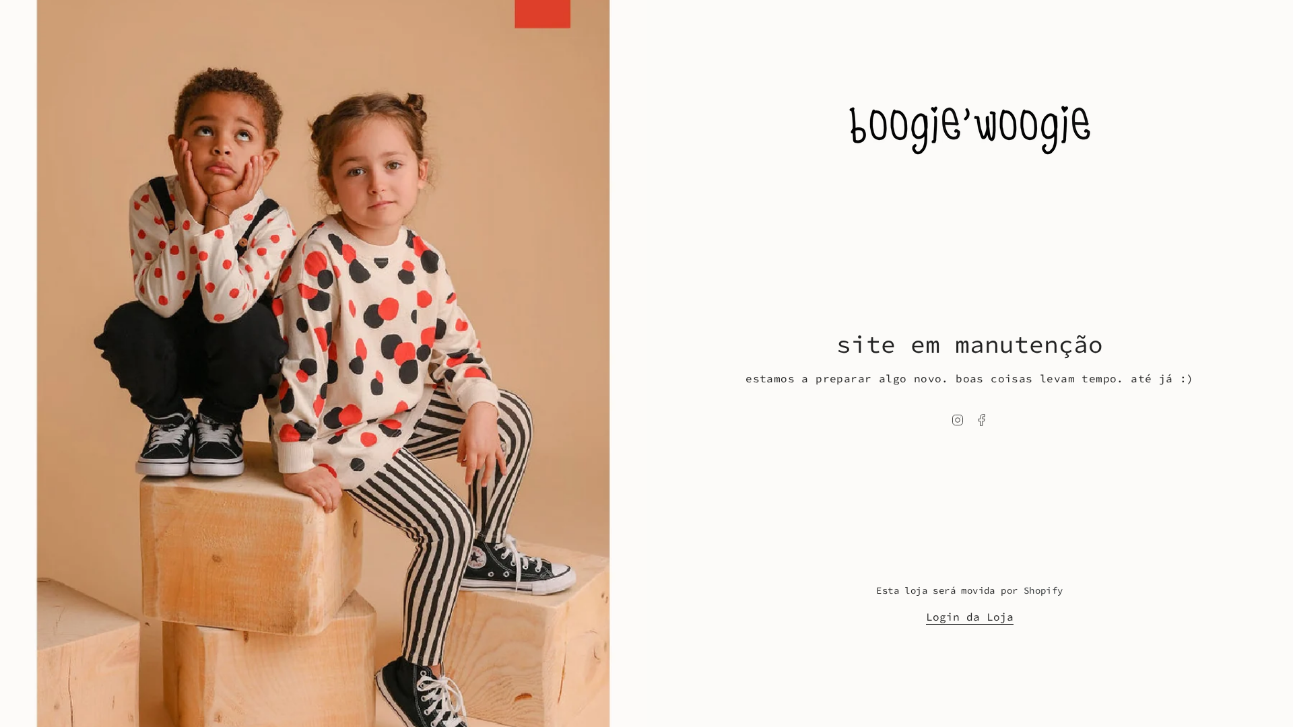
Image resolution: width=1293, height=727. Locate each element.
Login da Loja (970, 616)
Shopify (1043, 590)
